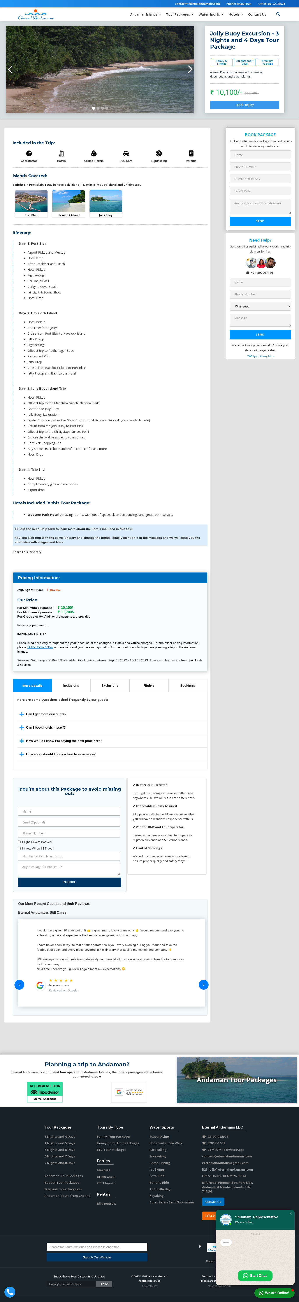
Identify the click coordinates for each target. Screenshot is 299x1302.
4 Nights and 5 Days (59, 1143)
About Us (212, 1261)
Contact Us (257, 14)
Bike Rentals (106, 1203)
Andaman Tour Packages (237, 1079)
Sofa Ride (157, 1176)
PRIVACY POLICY (149, 1286)
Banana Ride (159, 1182)
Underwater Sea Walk (166, 1143)
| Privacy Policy (266, 356)
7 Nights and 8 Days (59, 1163)
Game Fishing (160, 1163)
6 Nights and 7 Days (59, 1156)
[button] (146, 14)
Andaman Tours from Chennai (67, 1196)
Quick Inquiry (245, 105)
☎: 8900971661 (213, 1143)
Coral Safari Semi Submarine (172, 1202)
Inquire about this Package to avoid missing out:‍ (69, 791)
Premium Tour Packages (63, 1189)
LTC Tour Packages (111, 1150)
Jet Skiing (157, 1169)
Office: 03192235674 (271, 4)
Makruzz (103, 1170)
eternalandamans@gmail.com (225, 1163)
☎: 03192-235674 (215, 1136)
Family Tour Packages (113, 1136)
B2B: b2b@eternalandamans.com (227, 1169)
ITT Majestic (106, 1183)
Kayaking (157, 1196)
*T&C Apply (253, 356)
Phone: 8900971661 (239, 4)
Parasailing (158, 1150)
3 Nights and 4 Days (244, 62)
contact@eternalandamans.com (197, 4)
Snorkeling (158, 1156)
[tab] (32, 685)
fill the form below (40, 647)
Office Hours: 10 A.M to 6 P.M (224, 1176)
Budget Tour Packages (61, 1182)
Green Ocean (106, 1177)
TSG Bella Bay (160, 1189)
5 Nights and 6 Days (59, 1150)
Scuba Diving (159, 1136)
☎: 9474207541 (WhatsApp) (223, 1150)
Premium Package (267, 62)
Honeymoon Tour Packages (118, 1143)
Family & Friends (221, 62)
